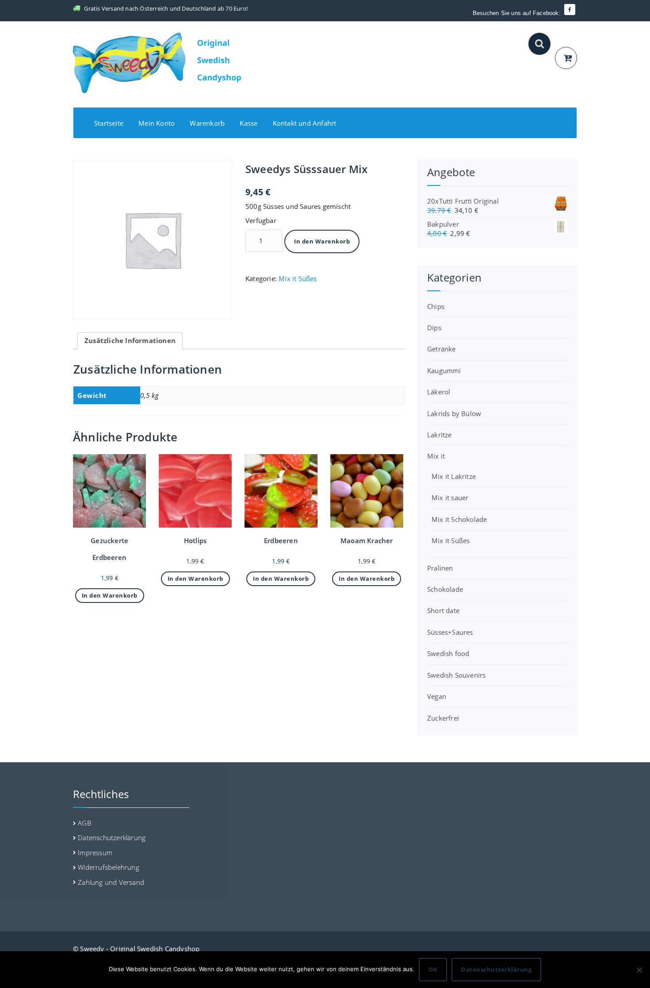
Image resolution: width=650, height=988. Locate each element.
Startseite (108, 123)
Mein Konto (156, 123)
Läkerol (438, 391)
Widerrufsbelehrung (108, 867)
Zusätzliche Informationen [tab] (130, 340)
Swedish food (448, 653)
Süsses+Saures (450, 632)
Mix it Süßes (298, 278)
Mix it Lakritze (454, 476)
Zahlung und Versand (111, 882)
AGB (84, 822)
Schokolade (445, 589)
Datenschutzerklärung (111, 837)
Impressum (95, 852)
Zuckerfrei (443, 718)
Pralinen (440, 567)
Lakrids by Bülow (454, 413)
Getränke (441, 348)
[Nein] (639, 969)
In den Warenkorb (322, 241)
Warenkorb (207, 123)
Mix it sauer (450, 497)
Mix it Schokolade (459, 519)
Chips (435, 306)
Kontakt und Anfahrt (304, 123)
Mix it (436, 456)
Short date (443, 610)
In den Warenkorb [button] (110, 595)
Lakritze (439, 434)
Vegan (436, 696)
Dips (434, 327)
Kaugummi (444, 370)
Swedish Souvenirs (456, 675)
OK (432, 969)
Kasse (248, 123)
